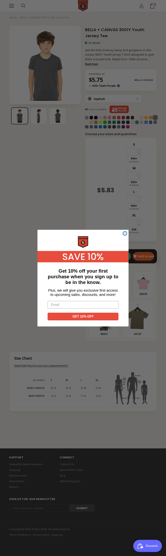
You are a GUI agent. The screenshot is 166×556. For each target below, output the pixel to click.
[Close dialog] (125, 233)
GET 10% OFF (83, 316)
